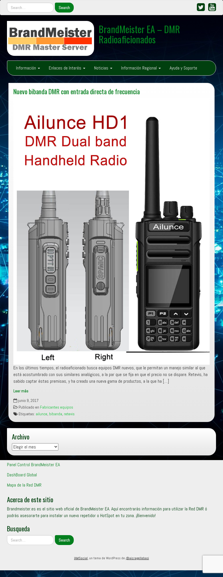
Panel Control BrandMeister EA (33, 465)
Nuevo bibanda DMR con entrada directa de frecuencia (76, 91)
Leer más (20, 391)
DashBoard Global (22, 475)
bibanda (55, 414)
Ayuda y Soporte (183, 68)
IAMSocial (81, 558)
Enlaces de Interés (65, 68)
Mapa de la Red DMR (24, 485)
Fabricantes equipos (56, 407)
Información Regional (139, 68)
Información (26, 68)
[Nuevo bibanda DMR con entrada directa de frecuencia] (111, 231)
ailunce (41, 414)
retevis (69, 414)
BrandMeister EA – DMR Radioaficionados (139, 34)
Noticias (101, 68)
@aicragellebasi (137, 558)
